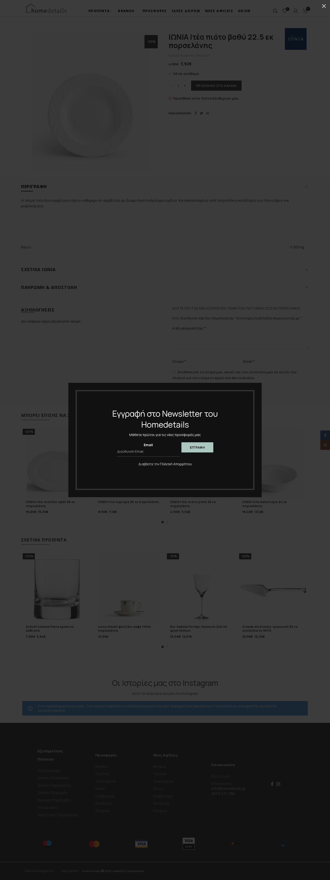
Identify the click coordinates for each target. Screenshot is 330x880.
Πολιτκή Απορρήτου (176, 464)
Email (148, 445)
